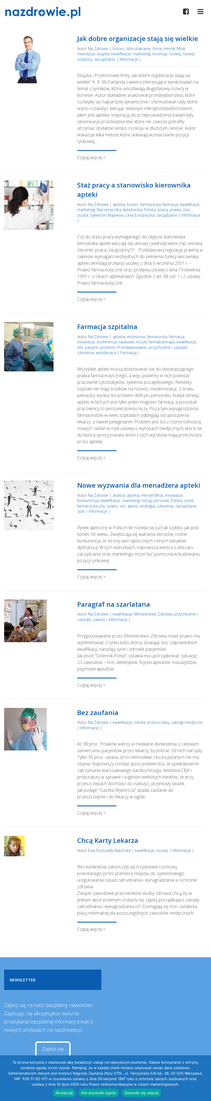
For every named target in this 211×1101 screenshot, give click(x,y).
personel (161, 500)
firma (157, 48)
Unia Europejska (140, 215)
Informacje (129, 59)
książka (103, 53)
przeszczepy (158, 722)
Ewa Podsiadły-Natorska (109, 850)
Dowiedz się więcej (141, 1093)
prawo (175, 209)
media (139, 722)
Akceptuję (64, 1093)
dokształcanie (138, 48)
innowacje (86, 341)
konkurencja (88, 500)
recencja (159, 53)
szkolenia (85, 352)
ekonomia (136, 336)
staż (186, 209)
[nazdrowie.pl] (44, 12)
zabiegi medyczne (187, 722)
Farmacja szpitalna (107, 326)
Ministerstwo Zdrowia (153, 614)
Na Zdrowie (98, 48)
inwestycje (86, 53)
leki (80, 347)
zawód (99, 619)
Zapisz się (53, 1048)
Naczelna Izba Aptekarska (119, 209)
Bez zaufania (97, 712)
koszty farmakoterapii (155, 341)
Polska (150, 209)
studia (82, 215)
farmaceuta (150, 204)
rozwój (175, 53)
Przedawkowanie (132, 347)
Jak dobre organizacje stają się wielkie (137, 38)
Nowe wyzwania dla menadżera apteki (138, 485)
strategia (147, 506)
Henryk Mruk (174, 48)
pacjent (91, 347)
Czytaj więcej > (91, 157)
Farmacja (128, 352)
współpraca (106, 352)
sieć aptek (129, 506)
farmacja (170, 204)
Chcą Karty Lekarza (107, 840)
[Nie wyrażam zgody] (204, 1078)
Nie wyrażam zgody (98, 1093)
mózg (146, 500)
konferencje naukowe (115, 341)
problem (107, 347)
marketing (141, 53)
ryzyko (112, 506)
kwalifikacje (121, 53)
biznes (118, 48)
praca (163, 209)
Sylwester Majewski (107, 215)
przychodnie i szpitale (168, 347)
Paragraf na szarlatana (113, 604)
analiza (119, 495)
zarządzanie (104, 59)
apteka (119, 204)
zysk (81, 511)
